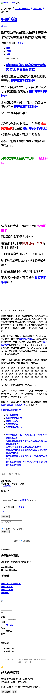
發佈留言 (5, 532)
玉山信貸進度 (12, 415)
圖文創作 (22, 43)
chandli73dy (6, 486)
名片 (8, 54)
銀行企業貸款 (7, 590)
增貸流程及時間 (26, 339)
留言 (26, 500)
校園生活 (21, 507)
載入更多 (5, 517)
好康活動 (9, 19)
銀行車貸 (5, 593)
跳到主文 (5, 26)
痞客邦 (21, 500)
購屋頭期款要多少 (14, 427)
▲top (3, 512)
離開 (14, 692)
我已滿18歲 (6, 692)
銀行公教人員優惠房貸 (11, 584)
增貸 (3, 405)
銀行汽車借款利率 (14, 418)
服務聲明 (27, 662)
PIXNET (12, 659)
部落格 (9, 51)
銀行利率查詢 (12, 421)
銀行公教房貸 (7, 587)
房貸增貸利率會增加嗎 (15, 405)
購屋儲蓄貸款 (12, 424)
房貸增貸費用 (7, 410)
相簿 (8, 48)
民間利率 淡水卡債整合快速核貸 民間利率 (24, 447)
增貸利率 (17, 410)
